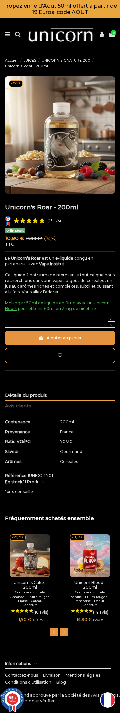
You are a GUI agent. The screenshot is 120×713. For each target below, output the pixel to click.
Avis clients (18, 405)
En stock (13, 481)
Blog (61, 682)
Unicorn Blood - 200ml (90, 585)
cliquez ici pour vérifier (31, 700)
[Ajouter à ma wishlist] (60, 355)
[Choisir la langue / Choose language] (107, 700)
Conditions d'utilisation (28, 682)
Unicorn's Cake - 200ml (30, 585)
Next (64, 632)
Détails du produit (26, 395)
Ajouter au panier (64, 337)
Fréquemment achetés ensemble (49, 518)
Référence (16, 475)
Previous (54, 632)
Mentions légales (83, 675)
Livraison (52, 675)
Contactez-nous (21, 675)
